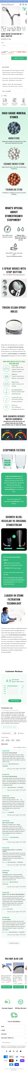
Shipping (3, 53)
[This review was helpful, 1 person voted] (21, 790)
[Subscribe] (26, 1042)
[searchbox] (7, 733)
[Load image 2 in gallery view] (8, 28)
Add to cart (19, 58)
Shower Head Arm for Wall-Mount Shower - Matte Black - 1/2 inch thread (18, 978)
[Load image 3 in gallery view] (13, 28)
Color (2, 42)
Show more (4, 744)
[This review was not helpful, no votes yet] (23, 768)
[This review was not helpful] (23, 911)
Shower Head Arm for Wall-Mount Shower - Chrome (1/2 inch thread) (6, 978)
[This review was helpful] (21, 815)
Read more (6, 810)
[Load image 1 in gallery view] (3, 28)
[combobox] (20, 747)
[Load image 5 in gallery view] (24, 28)
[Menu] (21, 4)
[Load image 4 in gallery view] (18, 28)
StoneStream (13, 1068)
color (13, 740)
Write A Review (15, 700)
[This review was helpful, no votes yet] (21, 768)
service (18, 740)
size (3, 740)
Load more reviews (14, 943)
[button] (23, 4)
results (7, 740)
